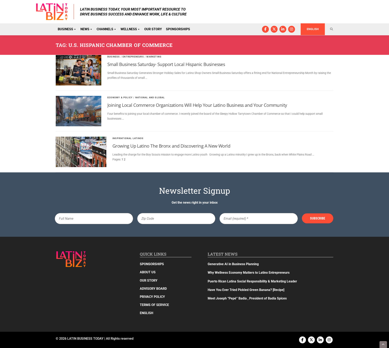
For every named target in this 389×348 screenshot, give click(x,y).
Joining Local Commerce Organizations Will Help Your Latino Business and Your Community (197, 105)
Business (65, 29)
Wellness (129, 29)
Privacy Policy (152, 297)
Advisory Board (153, 289)
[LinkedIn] (282, 29)
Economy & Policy (120, 97)
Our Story (153, 29)
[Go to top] (383, 344)
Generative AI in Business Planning (233, 264)
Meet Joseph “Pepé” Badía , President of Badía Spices (247, 298)
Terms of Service (154, 305)
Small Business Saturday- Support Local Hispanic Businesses (166, 64)
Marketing (153, 56)
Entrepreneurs (133, 56)
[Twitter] (274, 29)
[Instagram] (291, 29)
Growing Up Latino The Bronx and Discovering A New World (171, 146)
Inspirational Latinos (127, 138)
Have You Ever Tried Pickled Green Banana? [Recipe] (246, 290)
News (84, 29)
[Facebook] (265, 29)
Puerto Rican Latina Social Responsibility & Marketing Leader (252, 281)
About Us (148, 272)
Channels (105, 29)
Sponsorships (178, 29)
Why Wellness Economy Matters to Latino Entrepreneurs (249, 273)
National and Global (150, 97)
